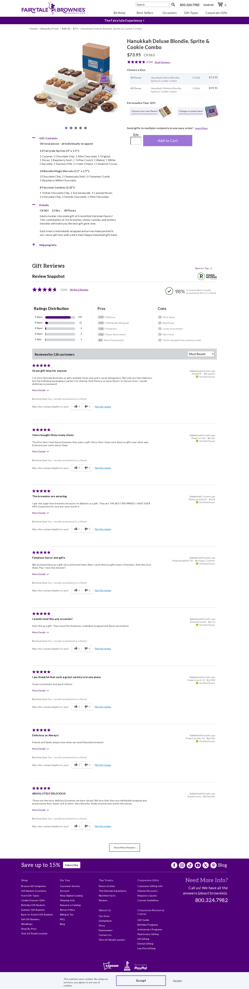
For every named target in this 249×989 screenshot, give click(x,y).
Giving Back (105, 920)
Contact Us (105, 935)
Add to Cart (168, 140)
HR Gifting (143, 938)
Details (177, 980)
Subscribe (71, 865)
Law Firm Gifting (146, 948)
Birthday (119, 13)
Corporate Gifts (216, 13)
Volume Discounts (147, 890)
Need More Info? (206, 880)
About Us (105, 910)
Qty (136, 135)
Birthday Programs (147, 924)
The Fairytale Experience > (124, 21)
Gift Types (191, 13)
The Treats (106, 880)
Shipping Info (67, 900)
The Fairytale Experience (113, 890)
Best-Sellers (145, 13)
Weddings (27, 924)
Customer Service (70, 886)
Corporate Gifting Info (150, 886)
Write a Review (79, 289)
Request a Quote (147, 895)
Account (65, 890)
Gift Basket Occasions (33, 890)
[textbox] (153, 4)
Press (102, 925)
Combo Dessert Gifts (33, 900)
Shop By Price (29, 928)
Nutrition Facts (107, 895)
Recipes (103, 900)
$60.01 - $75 (70, 28)
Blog (222, 865)
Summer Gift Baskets (33, 909)
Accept (141, 980)
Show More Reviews (124, 847)
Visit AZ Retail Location (34, 933)
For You (65, 880)
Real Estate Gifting (148, 934)
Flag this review (103, 406)
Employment (106, 930)
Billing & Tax (67, 914)
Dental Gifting (145, 943)
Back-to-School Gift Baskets (37, 914)
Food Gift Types (30, 895)
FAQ (62, 919)
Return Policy (67, 909)
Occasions (169, 13)
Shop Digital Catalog (71, 895)
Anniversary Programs (149, 929)
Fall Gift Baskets (30, 919)
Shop (24, 880)
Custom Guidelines (148, 900)
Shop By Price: (50, 28)
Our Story (104, 916)
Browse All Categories (33, 886)
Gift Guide (143, 919)
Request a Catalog (70, 905)
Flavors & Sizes (107, 886)
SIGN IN (208, 4)
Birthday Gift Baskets (33, 905)
